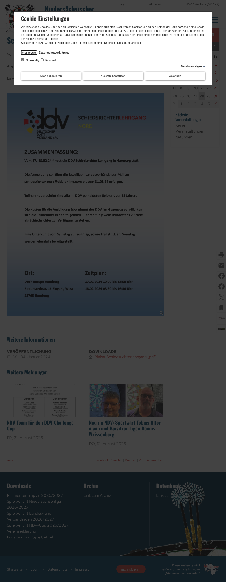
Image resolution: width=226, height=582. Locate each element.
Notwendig (32, 60)
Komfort (50, 60)
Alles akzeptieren (51, 76)
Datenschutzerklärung (54, 52)
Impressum (29, 52)
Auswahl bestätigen (113, 76)
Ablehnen (175, 76)
